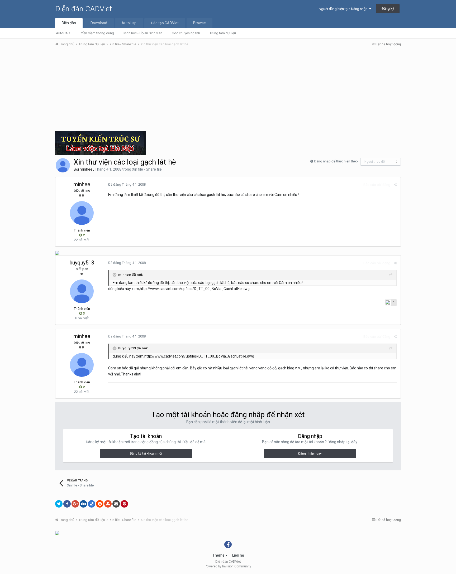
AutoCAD (63, 33)
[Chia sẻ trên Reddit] (99, 504)
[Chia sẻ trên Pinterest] (124, 504)
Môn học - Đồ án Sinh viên (143, 33)
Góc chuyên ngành (186, 33)
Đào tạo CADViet (165, 23)
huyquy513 (82, 262)
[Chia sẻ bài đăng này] (395, 185)
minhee (86, 169)
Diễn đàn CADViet (83, 8)
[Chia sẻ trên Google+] (75, 504)
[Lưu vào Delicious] (91, 504)
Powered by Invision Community (228, 566)
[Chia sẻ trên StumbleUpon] (108, 504)
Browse (199, 23)
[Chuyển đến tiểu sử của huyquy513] (82, 291)
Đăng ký (388, 9)
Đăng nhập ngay (310, 453)
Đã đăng (127, 184)
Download (99, 23)
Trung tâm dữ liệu (223, 33)
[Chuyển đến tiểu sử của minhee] (63, 165)
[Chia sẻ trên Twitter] (59, 504)
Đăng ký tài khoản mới (146, 453)
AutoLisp (129, 23)
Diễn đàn (69, 23)
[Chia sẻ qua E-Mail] (116, 504)
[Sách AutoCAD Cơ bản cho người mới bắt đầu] (57, 533)
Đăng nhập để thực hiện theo (336, 161)
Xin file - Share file (147, 169)
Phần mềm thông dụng (97, 33)
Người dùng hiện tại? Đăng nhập (344, 9)
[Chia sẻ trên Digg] (83, 504)
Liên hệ (238, 555)
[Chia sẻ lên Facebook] (67, 504)
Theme (218, 555)
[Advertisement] (228, 90)
